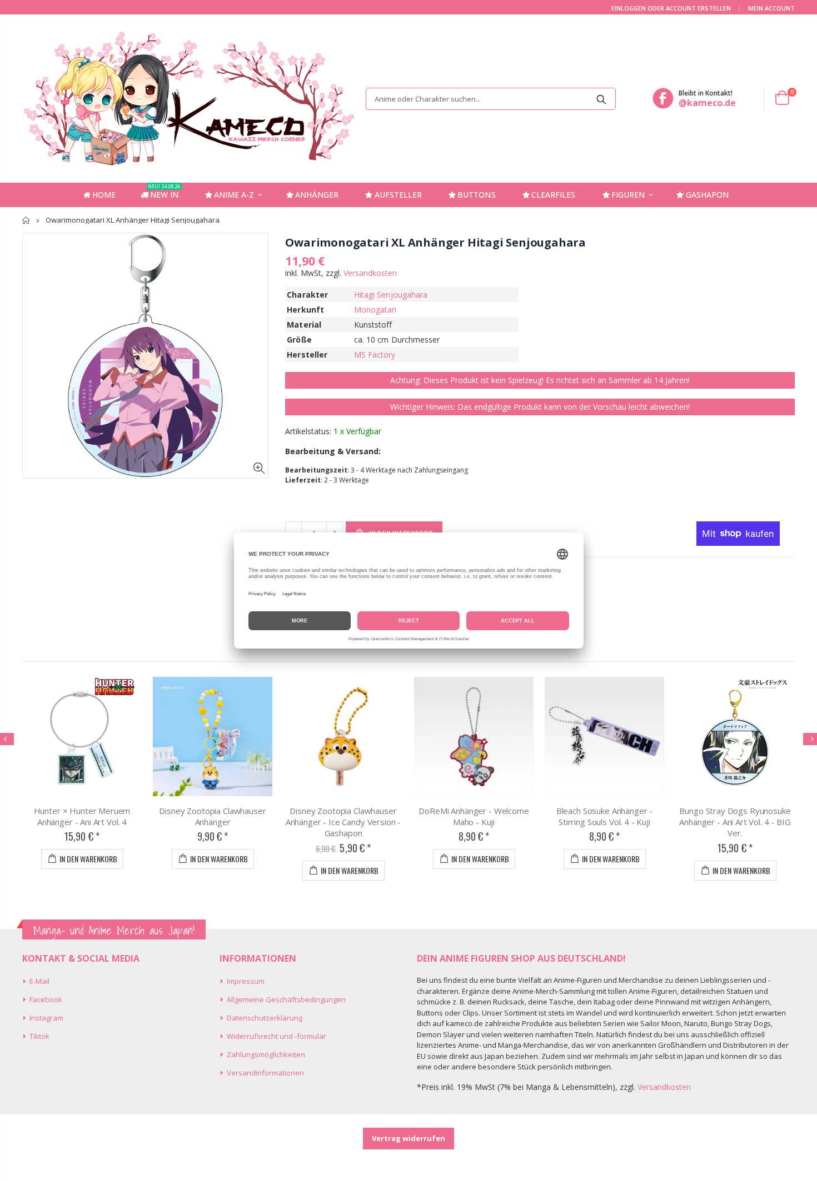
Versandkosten (370, 273)
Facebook (45, 999)
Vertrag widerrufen (408, 1138)
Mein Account (771, 8)
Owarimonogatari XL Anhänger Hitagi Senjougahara (435, 242)
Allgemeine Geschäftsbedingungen (286, 999)
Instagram (46, 1018)
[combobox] (490, 98)
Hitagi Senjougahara (390, 294)
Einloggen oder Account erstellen (671, 8)
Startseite (26, 220)
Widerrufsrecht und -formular (276, 1036)
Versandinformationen (265, 1073)
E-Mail (39, 981)
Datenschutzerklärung (264, 1018)
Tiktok (39, 1036)
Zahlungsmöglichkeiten (266, 1054)
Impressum (246, 981)
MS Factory (375, 354)
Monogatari (375, 309)
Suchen (601, 98)
